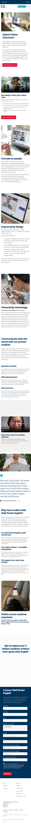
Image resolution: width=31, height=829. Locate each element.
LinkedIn (16, 810)
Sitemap (5, 821)
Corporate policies (21, 796)
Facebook (5, 810)
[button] (29, 6)
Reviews (5, 785)
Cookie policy (21, 819)
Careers (18, 785)
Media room (19, 793)
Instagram (10, 810)
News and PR (19, 791)
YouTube (21, 810)
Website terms (6, 819)
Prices (4, 783)
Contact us (5, 788)
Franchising (19, 788)
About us (18, 783)
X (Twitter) (5, 811)
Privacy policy (14, 819)
